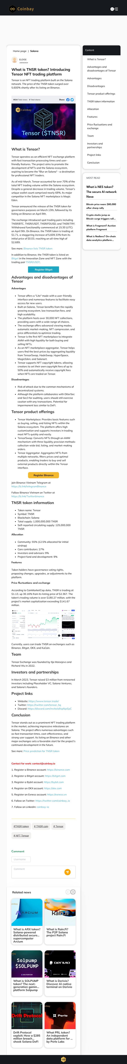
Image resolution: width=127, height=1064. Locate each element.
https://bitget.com (55, 775)
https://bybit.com (54, 782)
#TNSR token (21, 826)
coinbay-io (43, 806)
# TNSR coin (41, 826)
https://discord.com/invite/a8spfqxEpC (50, 708)
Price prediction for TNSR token (41, 751)
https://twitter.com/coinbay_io (52, 800)
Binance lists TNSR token (38, 248)
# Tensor (58, 826)
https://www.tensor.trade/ (44, 701)
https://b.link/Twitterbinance (27, 496)
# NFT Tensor (21, 835)
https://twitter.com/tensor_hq (44, 704)
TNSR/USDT (33, 262)
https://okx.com (53, 788)
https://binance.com (58, 769)
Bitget (15, 258)
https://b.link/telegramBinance (28, 486)
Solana (34, 51)
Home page (19, 51)
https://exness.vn (57, 794)
